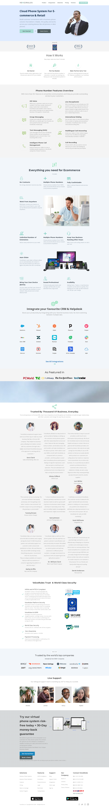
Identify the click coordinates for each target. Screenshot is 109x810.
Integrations (51, 2)
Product (44, 2)
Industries (60, 2)
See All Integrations (54, 361)
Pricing (67, 2)
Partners (73, 2)
